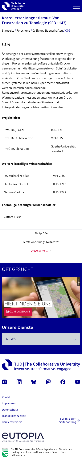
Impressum (9, 403)
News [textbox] (11, 339)
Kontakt (7, 397)
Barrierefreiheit (12, 422)
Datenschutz (10, 410)
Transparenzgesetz (14, 416)
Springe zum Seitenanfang (67, 421)
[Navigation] (76, 6)
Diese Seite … (39, 251)
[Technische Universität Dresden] (13, 6)
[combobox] (41, 339)
